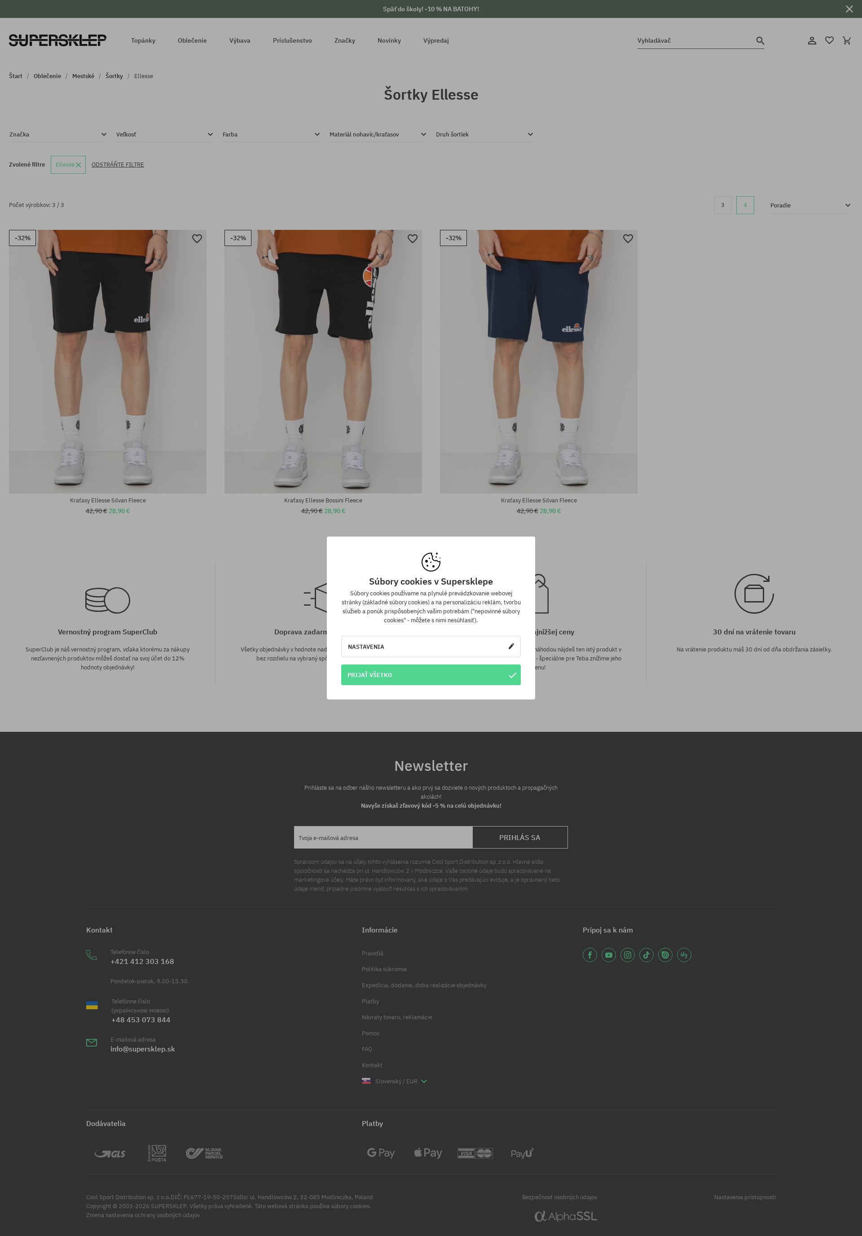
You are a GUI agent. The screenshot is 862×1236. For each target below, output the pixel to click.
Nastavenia (366, 646)
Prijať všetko (369, 675)
